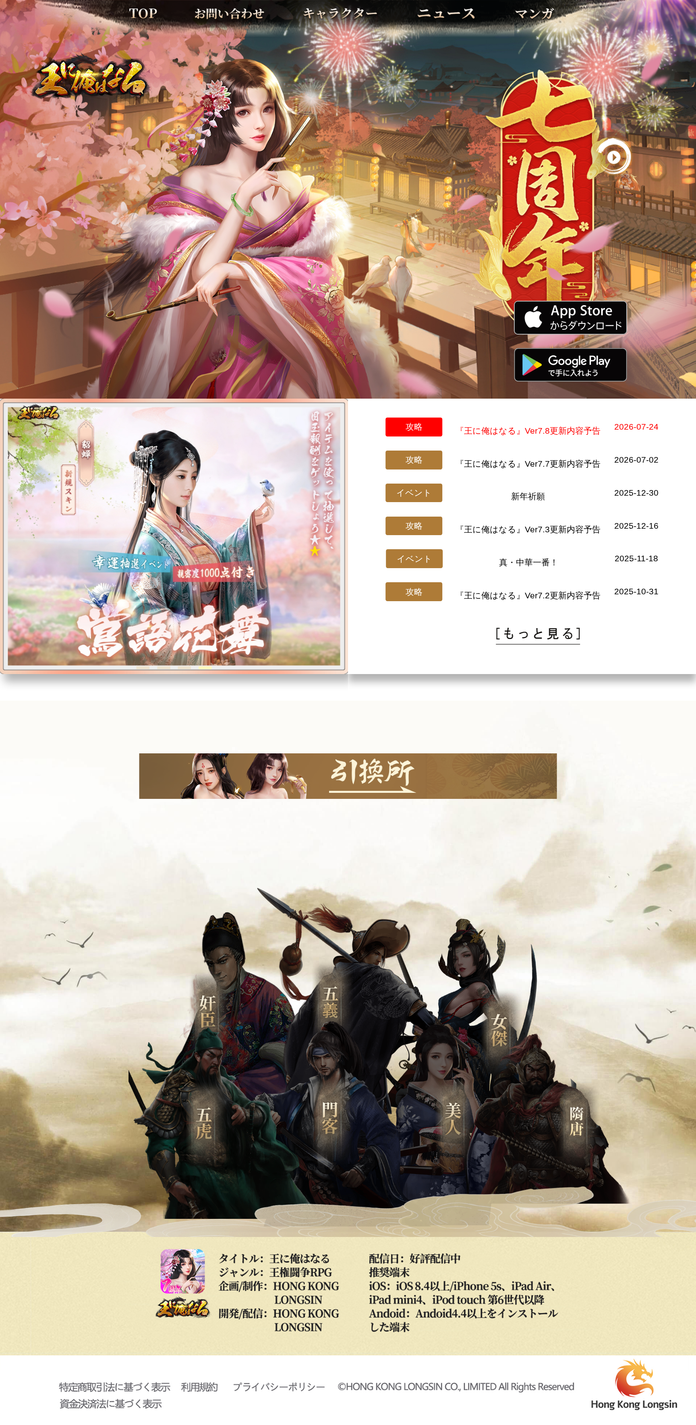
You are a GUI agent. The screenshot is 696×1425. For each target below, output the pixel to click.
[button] (142, 667)
